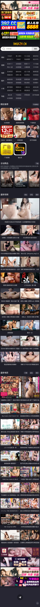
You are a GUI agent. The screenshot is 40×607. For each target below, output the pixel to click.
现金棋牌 (27, 59)
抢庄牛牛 (35, 59)
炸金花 (19, 59)
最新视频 (4, 194)
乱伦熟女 (27, 75)
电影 (2, 73)
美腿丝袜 (10, 83)
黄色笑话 (27, 90)
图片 (2, 81)
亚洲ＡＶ (10, 64)
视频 (2, 65)
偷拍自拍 (18, 71)
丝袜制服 (18, 67)
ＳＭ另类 (35, 67)
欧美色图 (27, 79)
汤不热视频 (35, 95)
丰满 (25, 373)
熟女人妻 (10, 67)
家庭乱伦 (18, 87)
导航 (2, 96)
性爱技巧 (35, 90)
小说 (2, 88)
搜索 (35, 49)
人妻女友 (27, 87)
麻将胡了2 (10, 59)
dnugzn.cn (20, 44)
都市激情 (10, 87)
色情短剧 (18, 98)
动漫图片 (35, 79)
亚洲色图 (18, 79)
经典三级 (18, 75)
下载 (37, 163)
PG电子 (10, 56)
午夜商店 (18, 95)
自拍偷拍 (18, 64)
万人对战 (27, 56)
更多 (37, 195)
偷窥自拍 (10, 79)
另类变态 (35, 75)
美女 (25, 195)
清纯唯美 (18, 83)
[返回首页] (37, 603)
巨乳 (31, 195)
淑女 (31, 373)
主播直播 (27, 67)
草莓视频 (27, 95)
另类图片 (35, 83)
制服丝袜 (10, 75)
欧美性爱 (35, 71)
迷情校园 (10, 90)
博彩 (2, 57)
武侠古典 (35, 87)
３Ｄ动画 (35, 64)
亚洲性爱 (10, 71)
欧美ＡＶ (27, 64)
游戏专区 (35, 56)
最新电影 (4, 372)
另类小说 (18, 90)
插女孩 (10, 95)
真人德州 (18, 56)
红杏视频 (10, 98)
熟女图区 (27, 83)
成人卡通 (27, 71)
